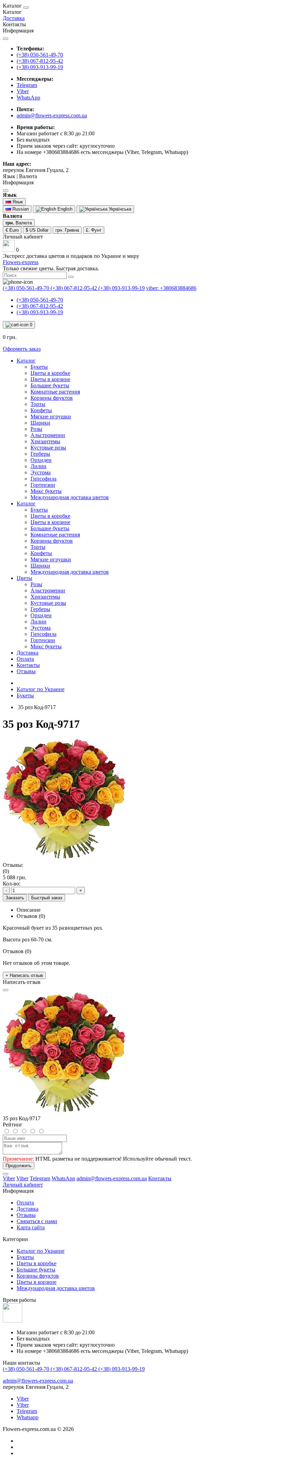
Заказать (15, 897)
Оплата (25, 659)
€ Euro (12, 230)
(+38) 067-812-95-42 (40, 61)
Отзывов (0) (31, 916)
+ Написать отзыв (24, 975)
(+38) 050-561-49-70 (40, 55)
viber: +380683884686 (171, 288)
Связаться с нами (37, 1221)
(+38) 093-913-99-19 (40, 67)
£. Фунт (93, 230)
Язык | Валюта (20, 179)
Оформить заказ (22, 349)
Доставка (14, 18)
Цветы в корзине (36, 1282)
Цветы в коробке (36, 1263)
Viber (23, 1399)
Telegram (27, 1411)
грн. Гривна (67, 230)
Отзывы (26, 671)
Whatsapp (27, 1417)
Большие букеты (36, 1269)
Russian (20, 209)
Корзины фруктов (38, 1276)
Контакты (95, 97)
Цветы (24, 578)
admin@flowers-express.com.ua (52, 115)
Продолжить (19, 1165)
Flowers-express (20, 262)
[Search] (71, 277)
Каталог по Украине (40, 689)
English (64, 209)
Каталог (26, 361)
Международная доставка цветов (56, 1288)
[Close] (26, 8)
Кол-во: (11, 884)
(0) (6, 871)
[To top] (5, 1174)
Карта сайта (31, 1227)
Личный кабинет (23, 1185)
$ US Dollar (37, 230)
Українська (119, 209)
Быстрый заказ (46, 897)
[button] (23, 237)
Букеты (25, 695)
